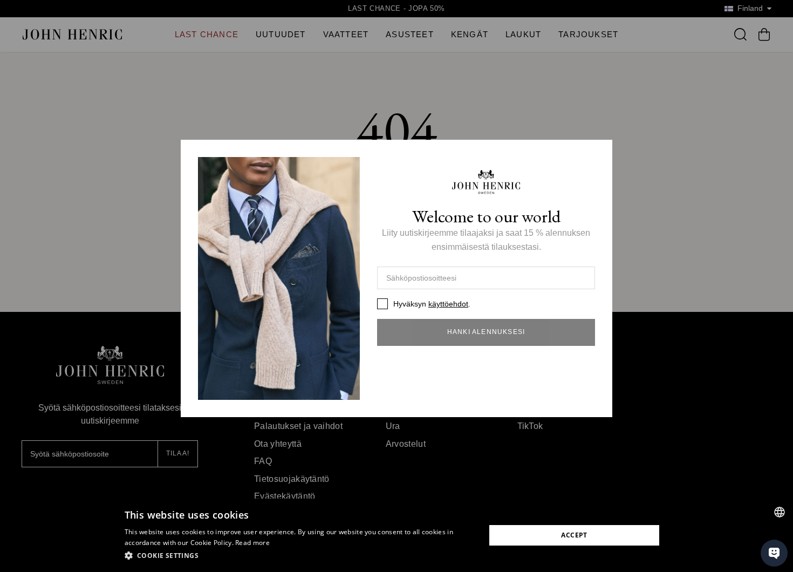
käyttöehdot (448, 303)
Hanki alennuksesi (486, 332)
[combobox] (779, 512)
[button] (300, 556)
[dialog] (396, 535)
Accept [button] (574, 535)
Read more (252, 542)
